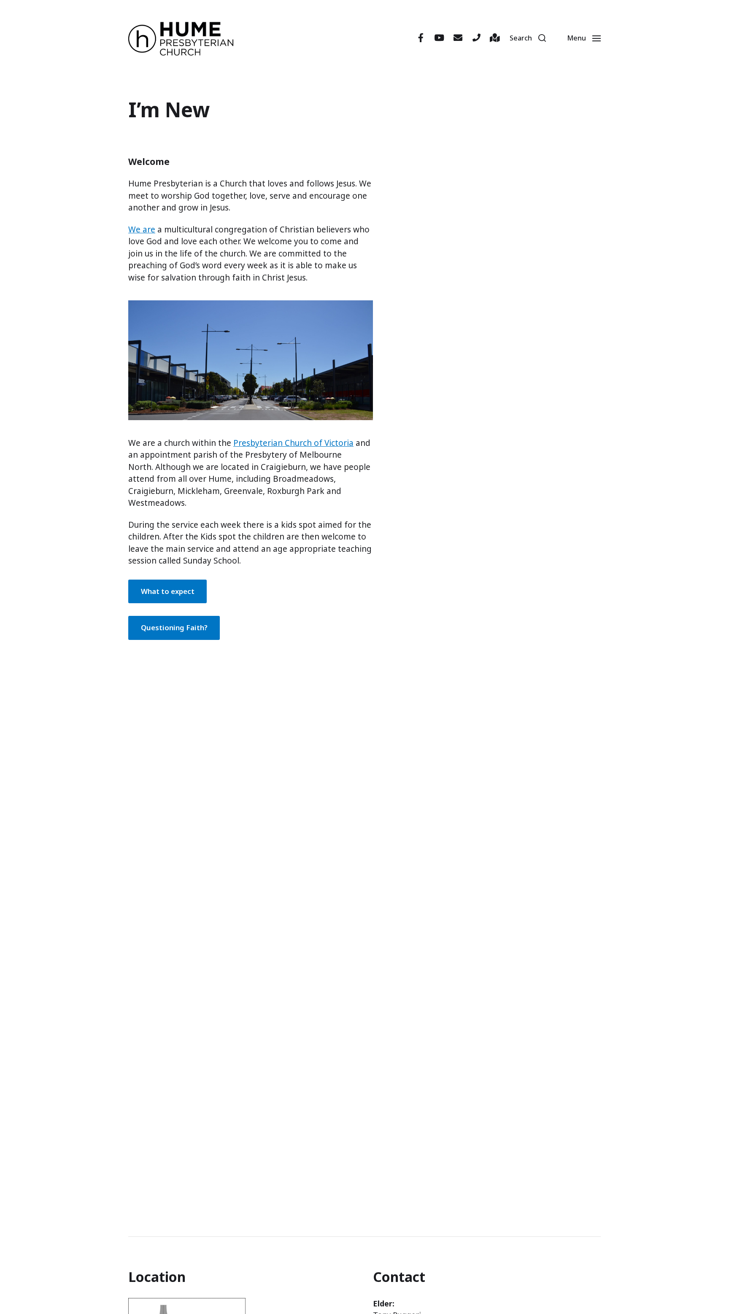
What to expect (167, 591)
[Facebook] (420, 38)
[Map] (495, 38)
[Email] (457, 38)
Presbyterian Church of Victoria (293, 442)
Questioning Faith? (174, 627)
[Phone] (476, 38)
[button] (527, 38)
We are (141, 229)
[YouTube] (439, 38)
